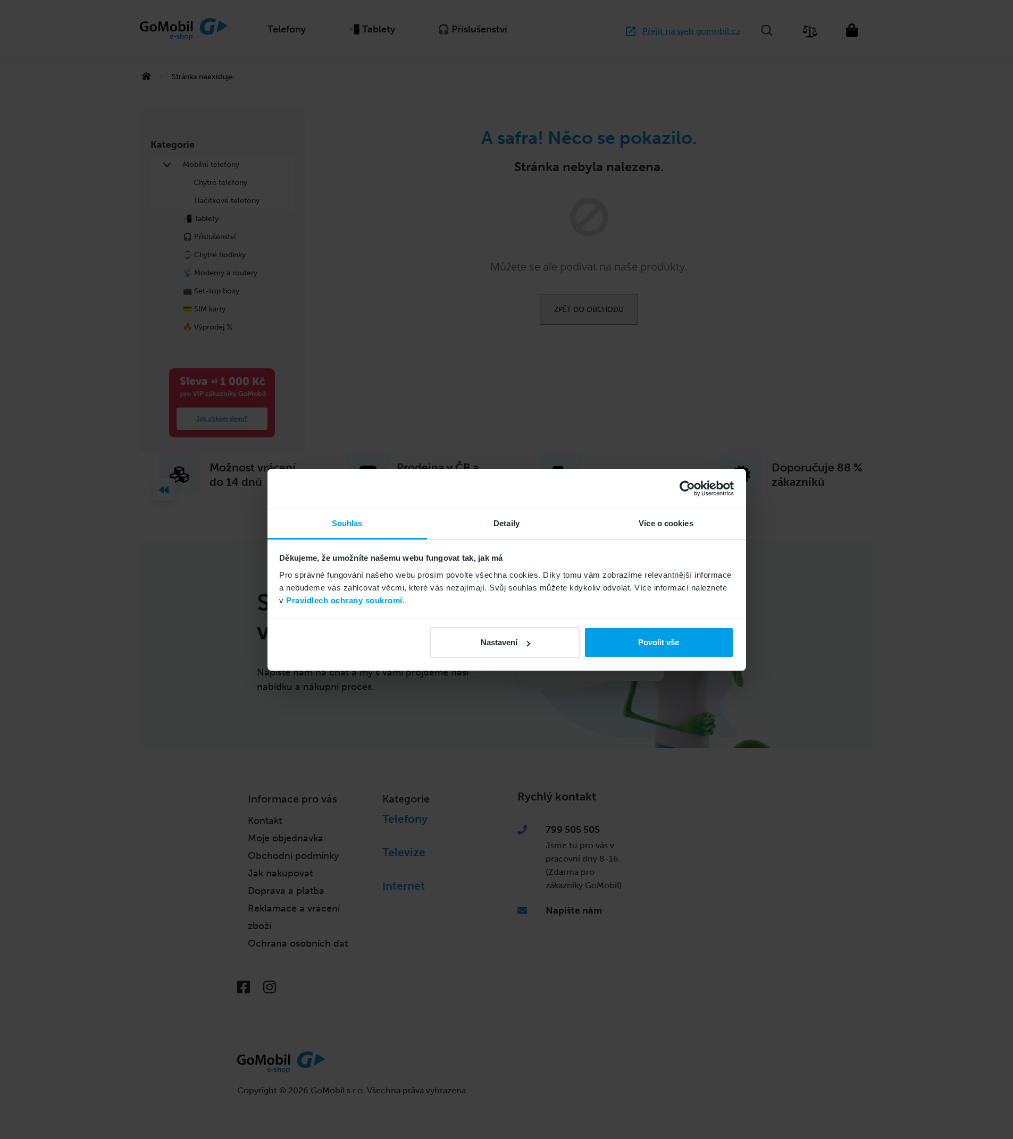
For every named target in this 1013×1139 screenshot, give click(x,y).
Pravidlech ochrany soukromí (344, 600)
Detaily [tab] (506, 523)
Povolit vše (658, 642)
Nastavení (499, 642)
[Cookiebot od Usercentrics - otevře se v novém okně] (687, 488)
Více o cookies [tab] (666, 523)
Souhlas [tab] (347, 523)
